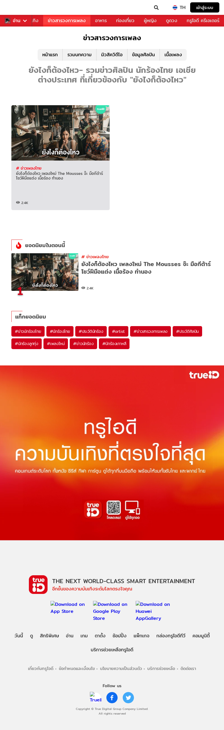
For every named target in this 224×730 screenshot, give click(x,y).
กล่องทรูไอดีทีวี (171, 635)
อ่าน (16, 20)
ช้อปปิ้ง (120, 635)
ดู (31, 635)
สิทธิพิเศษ (49, 635)
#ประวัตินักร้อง (91, 331)
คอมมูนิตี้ (201, 635)
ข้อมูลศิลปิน (143, 54)
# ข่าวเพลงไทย (28, 168)
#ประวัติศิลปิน (187, 331)
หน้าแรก (50, 54)
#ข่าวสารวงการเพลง (150, 331)
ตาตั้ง (100, 635)
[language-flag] (175, 7)
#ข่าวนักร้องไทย (28, 331)
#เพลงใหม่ (55, 343)
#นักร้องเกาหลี (114, 343)
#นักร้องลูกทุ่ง (26, 343)
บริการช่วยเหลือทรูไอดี (112, 649)
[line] (96, 697)
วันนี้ (19, 635)
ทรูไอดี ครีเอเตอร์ (203, 20)
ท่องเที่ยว (125, 20)
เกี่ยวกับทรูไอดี (40, 668)
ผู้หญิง (150, 20)
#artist (118, 331)
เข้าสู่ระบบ (204, 7)
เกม (84, 635)
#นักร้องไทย (60, 331)
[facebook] (112, 697)
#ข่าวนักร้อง (83, 343)
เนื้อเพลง (173, 54)
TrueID (16, 7)
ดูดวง (171, 20)
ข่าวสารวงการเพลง (67, 20)
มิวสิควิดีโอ (112, 54)
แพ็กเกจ (141, 635)
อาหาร (101, 20)
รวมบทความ (79, 54)
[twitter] (128, 697)
